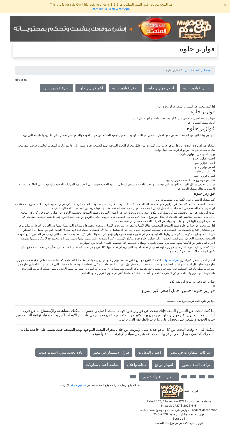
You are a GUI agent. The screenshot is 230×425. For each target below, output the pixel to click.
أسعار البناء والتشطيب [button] (159, 377)
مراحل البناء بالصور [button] (196, 364)
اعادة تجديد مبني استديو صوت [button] (61, 352)
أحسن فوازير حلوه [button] (197, 88)
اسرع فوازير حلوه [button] (56, 88)
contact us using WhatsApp (111, 9)
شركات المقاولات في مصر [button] (190, 352)
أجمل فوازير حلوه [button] (160, 88)
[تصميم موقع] (112, 28)
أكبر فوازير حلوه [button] (91, 88)
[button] (211, 376)
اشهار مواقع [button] (164, 364)
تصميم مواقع (78, 385)
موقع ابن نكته (204, 70)
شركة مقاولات (170, 260)
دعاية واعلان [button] (136, 364)
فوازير (188, 70)
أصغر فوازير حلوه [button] (125, 88)
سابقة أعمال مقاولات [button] (102, 364)
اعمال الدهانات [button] (149, 352)
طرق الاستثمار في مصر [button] (111, 352)
